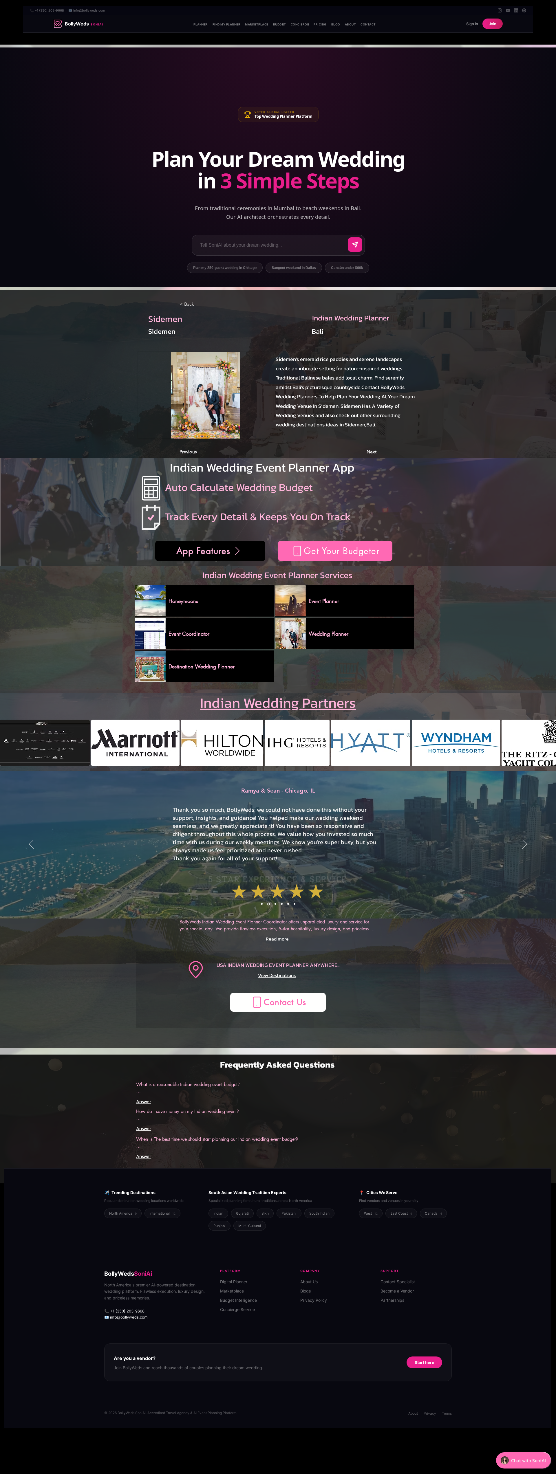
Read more (277, 938)
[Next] (524, 845)
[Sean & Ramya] (268, 904)
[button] (335, 551)
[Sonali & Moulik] (281, 904)
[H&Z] (262, 904)
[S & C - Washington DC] (288, 904)
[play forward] (549, 743)
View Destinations (277, 975)
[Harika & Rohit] (274, 904)
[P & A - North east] (294, 904)
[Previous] (31, 845)
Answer (143, 1101)
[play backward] (7, 743)
